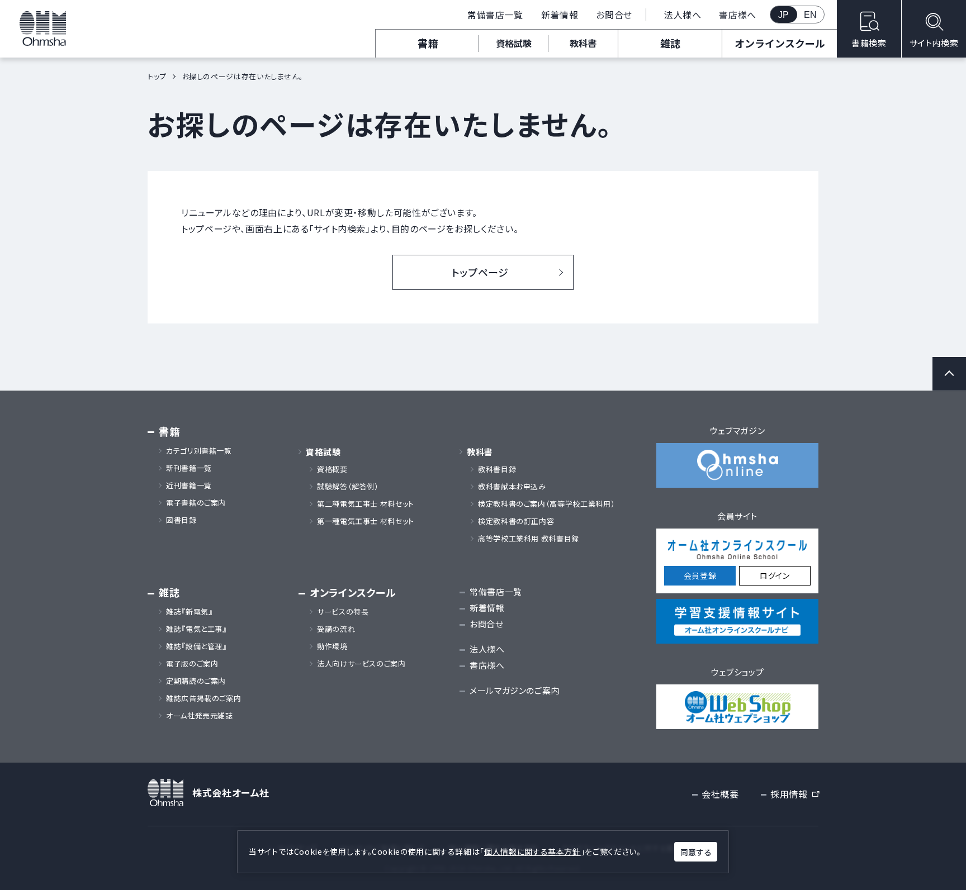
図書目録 (181, 520)
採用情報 (794, 794)
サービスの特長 (342, 612)
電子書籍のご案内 (196, 503)
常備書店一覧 (495, 14)
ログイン (775, 575)
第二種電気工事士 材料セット (365, 504)
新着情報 (560, 14)
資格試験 (514, 43)
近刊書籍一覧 (189, 485)
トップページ (480, 272)
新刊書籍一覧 (189, 468)
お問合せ (614, 14)
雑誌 (670, 43)
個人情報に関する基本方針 (532, 851)
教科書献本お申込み (512, 487)
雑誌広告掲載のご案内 (207, 698)
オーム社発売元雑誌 (199, 716)
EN (810, 15)
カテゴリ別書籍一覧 (199, 451)
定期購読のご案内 (196, 681)
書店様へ (737, 14)
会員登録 (700, 575)
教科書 (583, 43)
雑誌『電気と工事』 (196, 629)
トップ (157, 76)
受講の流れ (336, 629)
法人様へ (683, 14)
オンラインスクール (780, 43)
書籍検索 (869, 43)
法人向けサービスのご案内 (361, 664)
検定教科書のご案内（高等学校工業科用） (546, 504)
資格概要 (332, 469)
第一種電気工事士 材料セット (365, 521)
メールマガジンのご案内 (515, 690)
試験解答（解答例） (348, 487)
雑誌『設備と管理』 (196, 646)
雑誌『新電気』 (189, 612)
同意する (696, 852)
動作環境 (332, 646)
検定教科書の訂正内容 (516, 521)
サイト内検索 (934, 43)
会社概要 (720, 794)
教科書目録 (497, 469)
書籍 (428, 43)
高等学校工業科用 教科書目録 (528, 539)
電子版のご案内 (192, 664)
